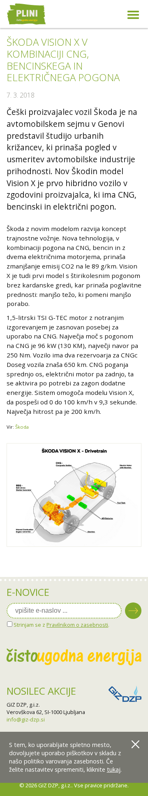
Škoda (22, 427)
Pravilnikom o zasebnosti (77, 624)
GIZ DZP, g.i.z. (23, 704)
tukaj (113, 769)
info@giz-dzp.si (26, 719)
